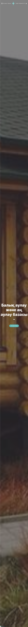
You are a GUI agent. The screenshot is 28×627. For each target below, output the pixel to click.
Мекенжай (21, 3)
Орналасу (9, 3)
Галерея (17, 3)
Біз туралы (5, 3)
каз (24, 3)
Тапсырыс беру (14, 325)
